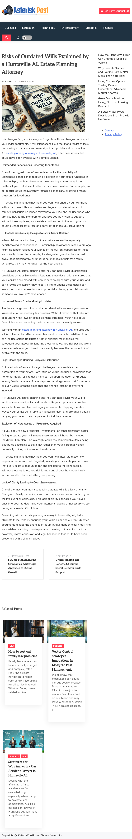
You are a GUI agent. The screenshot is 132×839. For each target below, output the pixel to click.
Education (28, 27)
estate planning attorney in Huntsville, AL (31, 153)
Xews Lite (56, 835)
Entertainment (70, 27)
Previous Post (20, 556)
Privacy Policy (113, 134)
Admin (8, 81)
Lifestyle (91, 27)
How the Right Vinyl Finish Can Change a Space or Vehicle (114, 58)
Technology (48, 27)
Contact (109, 130)
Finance (108, 27)
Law (12, 645)
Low (24, 756)
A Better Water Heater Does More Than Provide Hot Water (113, 115)
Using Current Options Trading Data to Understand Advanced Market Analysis (112, 87)
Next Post (62, 556)
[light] (22, 37)
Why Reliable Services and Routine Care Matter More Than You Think (113, 71)
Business (10, 27)
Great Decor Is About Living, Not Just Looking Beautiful (113, 102)
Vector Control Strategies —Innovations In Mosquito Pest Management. (62, 661)
